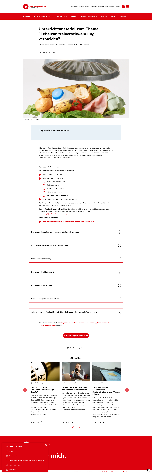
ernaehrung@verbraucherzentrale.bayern (54, 214)
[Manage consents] (148, 470)
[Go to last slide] (25, 390)
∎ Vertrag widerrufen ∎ (119, 472)
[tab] (72, 427)
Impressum (89, 472)
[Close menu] (46, 445)
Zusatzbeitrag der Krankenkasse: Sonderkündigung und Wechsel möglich (106, 390)
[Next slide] (127, 390)
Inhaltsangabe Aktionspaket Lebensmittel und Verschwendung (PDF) (69, 221)
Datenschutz (77, 472)
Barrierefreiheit (102, 472)
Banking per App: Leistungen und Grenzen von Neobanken (75, 388)
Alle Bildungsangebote (74, 335)
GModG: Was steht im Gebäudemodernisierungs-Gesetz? (42, 389)
